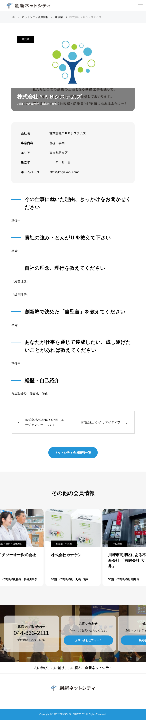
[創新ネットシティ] (28, 5)
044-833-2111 (31, 633)
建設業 (25, 39)
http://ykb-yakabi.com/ (64, 172)
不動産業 (117, 543)
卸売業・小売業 (64, 543)
